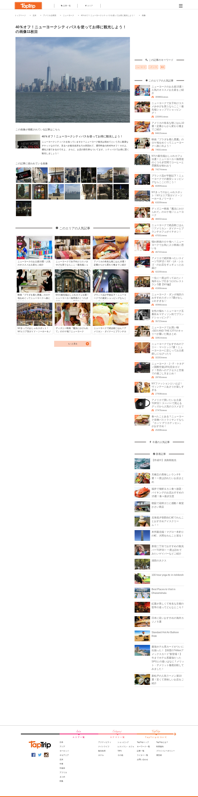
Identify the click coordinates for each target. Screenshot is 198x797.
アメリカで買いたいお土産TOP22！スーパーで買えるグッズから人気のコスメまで (168, 403)
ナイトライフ (103, 746)
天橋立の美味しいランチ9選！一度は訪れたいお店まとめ (168, 478)
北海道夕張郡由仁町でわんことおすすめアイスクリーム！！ (168, 521)
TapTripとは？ (162, 742)
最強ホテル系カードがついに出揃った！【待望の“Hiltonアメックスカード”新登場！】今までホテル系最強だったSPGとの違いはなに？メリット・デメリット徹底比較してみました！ (168, 657)
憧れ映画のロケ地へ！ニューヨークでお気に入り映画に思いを (168, 244)
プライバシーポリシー (165, 751)
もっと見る (72, 344)
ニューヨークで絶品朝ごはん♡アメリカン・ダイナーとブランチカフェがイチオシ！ (168, 228)
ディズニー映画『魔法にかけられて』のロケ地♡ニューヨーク (168, 211)
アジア (62, 746)
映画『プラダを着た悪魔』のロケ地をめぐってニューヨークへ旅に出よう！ (168, 142)
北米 (34, 15)
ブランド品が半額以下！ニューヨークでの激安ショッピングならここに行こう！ (168, 178)
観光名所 (102, 751)
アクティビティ (104, 742)
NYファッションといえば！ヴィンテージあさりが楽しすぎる (168, 386)
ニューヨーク (68, 15)
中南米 (62, 768)
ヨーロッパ (64, 751)
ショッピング (123, 742)
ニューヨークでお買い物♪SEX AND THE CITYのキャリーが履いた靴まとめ (167, 330)
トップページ (20, 15)
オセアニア (64, 755)
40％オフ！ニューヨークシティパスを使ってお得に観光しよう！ (108, 15)
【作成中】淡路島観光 (164, 460)
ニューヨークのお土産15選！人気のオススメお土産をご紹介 (168, 89)
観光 (162, 67)
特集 (61, 781)
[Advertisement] (159, 39)
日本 (61, 742)
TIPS (120, 751)
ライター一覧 (142, 755)
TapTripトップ (143, 742)
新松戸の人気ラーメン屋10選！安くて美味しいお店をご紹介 (168, 680)
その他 (120, 755)
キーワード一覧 (143, 746)
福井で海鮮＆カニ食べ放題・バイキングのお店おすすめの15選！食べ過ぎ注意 (168, 493)
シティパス (153, 67)
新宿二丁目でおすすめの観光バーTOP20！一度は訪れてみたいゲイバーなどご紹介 (168, 550)
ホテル (101, 755)
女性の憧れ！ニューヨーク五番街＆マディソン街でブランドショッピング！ (168, 314)
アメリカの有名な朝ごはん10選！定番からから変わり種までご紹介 (168, 126)
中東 (61, 764)
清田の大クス (159, 560)
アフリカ (63, 772)
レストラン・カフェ (126, 746)
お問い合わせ (142, 759)
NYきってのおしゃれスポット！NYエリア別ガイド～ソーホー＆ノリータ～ (167, 195)
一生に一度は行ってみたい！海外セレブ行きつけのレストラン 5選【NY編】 (168, 281)
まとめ (62, 777)
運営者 (159, 755)
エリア (90, 6)
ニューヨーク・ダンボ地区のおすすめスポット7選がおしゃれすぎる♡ (168, 297)
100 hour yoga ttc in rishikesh (168, 575)
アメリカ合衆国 (49, 15)
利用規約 (160, 746)
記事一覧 (67, 6)
